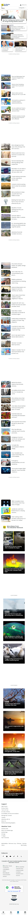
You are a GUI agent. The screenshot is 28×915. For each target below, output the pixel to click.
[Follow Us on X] (21, 856)
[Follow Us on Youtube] (10, 856)
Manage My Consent (6, 815)
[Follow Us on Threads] (17, 856)
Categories (21, 7)
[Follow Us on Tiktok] (14, 856)
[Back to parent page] (3, 6)
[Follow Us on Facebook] (3, 856)
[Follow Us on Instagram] (7, 856)
